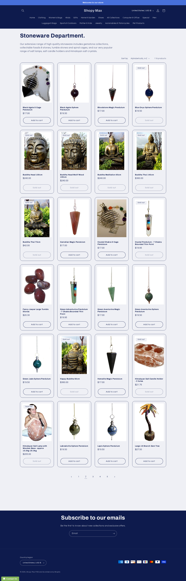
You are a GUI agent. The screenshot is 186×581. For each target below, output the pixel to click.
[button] (23, 11)
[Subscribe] (114, 533)
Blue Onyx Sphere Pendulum (148, 107)
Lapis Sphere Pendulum (109, 446)
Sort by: (124, 58)
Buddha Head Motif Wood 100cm (72, 176)
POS (37, 572)
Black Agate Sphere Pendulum (69, 108)
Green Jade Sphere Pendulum (37, 379)
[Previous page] (71, 477)
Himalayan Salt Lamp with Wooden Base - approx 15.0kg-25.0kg (35, 448)
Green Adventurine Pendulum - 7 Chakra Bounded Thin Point (74, 311)
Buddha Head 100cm (32, 175)
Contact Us (11, 579)
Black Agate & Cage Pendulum (32, 108)
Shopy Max (30, 572)
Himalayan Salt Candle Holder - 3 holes (149, 380)
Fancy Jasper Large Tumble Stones (36, 310)
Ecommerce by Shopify (51, 572)
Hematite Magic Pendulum (110, 379)
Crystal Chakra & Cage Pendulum (108, 243)
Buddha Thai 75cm (31, 242)
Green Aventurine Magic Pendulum (109, 310)
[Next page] (114, 477)
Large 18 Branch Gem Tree (147, 446)
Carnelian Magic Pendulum (72, 242)
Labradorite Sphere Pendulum (74, 446)
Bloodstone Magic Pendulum (111, 107)
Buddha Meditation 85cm (109, 175)
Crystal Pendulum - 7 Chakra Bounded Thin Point (148, 243)
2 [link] (85, 476)
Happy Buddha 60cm (70, 379)
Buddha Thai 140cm (144, 175)
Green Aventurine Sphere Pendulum (147, 310)
